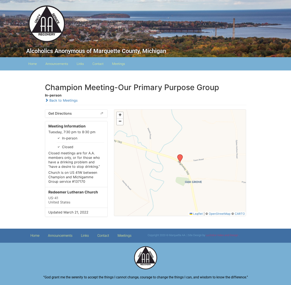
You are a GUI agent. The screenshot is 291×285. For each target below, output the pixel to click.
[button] (178, 155)
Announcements (56, 64)
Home (32, 64)
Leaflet (197, 213)
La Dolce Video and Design (222, 235)
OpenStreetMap (219, 213)
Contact (98, 64)
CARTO (240, 213)
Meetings (118, 64)
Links (80, 64)
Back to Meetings (63, 100)
